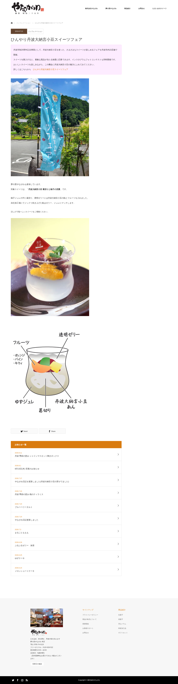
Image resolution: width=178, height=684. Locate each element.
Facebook (17, 680)
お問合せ (141, 8)
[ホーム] (12, 20)
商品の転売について (89, 619)
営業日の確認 (37, 664)
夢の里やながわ (111, 8)
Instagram (22, 680)
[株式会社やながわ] (27, 8)
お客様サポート (87, 628)
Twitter (13, 680)
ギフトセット (123, 633)
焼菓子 (120, 619)
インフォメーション (35, 31)
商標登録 (85, 624)
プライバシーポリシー (90, 615)
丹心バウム (122, 624)
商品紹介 (127, 8)
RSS (26, 680)
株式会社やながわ (91, 8)
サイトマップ (87, 610)
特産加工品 (122, 628)
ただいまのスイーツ (159, 8)
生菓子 (120, 615)
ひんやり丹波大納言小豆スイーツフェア (50, 69)
